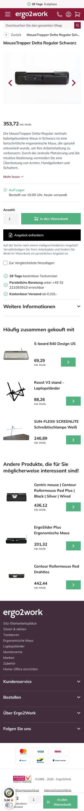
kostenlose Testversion (33, 276)
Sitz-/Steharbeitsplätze (20, 623)
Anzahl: (9, 210)
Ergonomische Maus (18, 640)
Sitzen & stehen (14, 629)
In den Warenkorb (54, 219)
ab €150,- (33, 294)
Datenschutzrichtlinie (57, 790)
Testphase (44, 4)
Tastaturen (11, 635)
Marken (8, 658)
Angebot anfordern (28, 235)
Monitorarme (12, 652)
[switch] (9, 805)
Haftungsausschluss (26, 790)
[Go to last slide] (10, 83)
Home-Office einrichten (20, 669)
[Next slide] (73, 83)
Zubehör (9, 663)
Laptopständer (14, 646)
